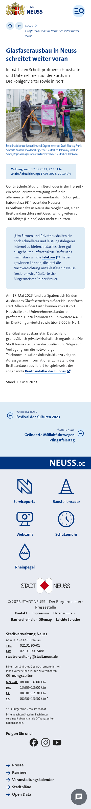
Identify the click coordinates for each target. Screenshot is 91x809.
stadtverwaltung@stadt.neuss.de (32, 656)
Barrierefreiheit (23, 619)
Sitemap (45, 619)
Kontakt (21, 613)
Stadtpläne (21, 787)
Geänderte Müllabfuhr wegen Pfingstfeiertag (50, 437)
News (29, 26)
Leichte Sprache (68, 619)
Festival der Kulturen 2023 (38, 417)
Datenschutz (62, 613)
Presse (18, 765)
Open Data (21, 794)
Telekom (48, 257)
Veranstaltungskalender (33, 779)
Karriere (19, 772)
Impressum (40, 613)
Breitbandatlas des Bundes (45, 371)
